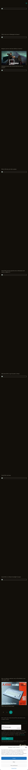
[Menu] (26, 3)
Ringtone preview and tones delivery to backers (11, 48)
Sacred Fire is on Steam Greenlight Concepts (11, 576)
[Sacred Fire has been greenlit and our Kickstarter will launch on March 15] (14, 171)
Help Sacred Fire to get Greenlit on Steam (10, 373)
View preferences (14, 765)
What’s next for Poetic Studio (7, 706)
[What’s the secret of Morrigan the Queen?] (14, 8)
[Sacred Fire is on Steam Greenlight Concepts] (14, 478)
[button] (26, 747)
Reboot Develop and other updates (9, 169)
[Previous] (3, 712)
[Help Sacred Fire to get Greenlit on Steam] (14, 274)
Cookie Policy (14, 768)
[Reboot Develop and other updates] (14, 70)
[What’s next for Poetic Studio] (14, 682)
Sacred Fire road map (6, 475)
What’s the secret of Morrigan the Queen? (10, 34)
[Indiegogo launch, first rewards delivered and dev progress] (14, 51)
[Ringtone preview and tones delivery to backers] (14, 37)
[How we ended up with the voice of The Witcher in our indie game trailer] (14, 579)
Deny (14, 761)
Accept (14, 758)
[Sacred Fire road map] (14, 376)
